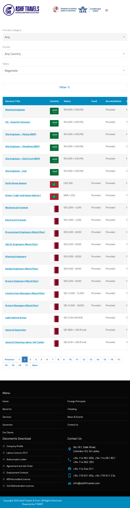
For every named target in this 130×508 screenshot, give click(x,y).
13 (91, 359)
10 (70, 359)
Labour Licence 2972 (17, 452)
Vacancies (8, 424)
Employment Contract (17, 472)
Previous (9, 359)
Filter (63, 87)
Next (35, 365)
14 (97, 359)
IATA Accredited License (18, 479)
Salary (6, 63)
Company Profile (15, 446)
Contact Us (73, 424)
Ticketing (72, 409)
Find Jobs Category (12, 30)
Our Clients (8, 432)
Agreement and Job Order (20, 466)
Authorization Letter (17, 459)
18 (6, 365)
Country (6, 47)
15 (104, 359)
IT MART (39, 504)
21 (26, 365)
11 (77, 359)
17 (118, 359)
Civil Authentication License (20, 486)
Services (7, 417)
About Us (7, 409)
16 (111, 359)
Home (6, 401)
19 (13, 365)
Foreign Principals (77, 401)
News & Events (75, 417)
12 (84, 359)
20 (19, 365)
